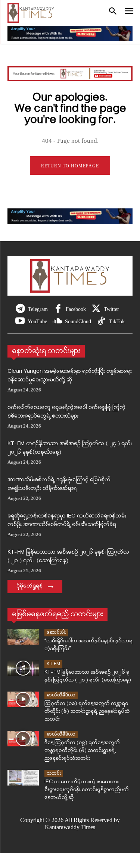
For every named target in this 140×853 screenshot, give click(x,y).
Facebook (76, 309)
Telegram (38, 309)
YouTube (37, 321)
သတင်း (54, 773)
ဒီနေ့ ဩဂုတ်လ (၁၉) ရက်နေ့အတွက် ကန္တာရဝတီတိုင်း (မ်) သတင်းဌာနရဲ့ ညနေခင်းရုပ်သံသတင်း (82, 750)
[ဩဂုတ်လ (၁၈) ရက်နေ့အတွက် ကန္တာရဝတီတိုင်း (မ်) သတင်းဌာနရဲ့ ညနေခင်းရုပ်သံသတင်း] (23, 699)
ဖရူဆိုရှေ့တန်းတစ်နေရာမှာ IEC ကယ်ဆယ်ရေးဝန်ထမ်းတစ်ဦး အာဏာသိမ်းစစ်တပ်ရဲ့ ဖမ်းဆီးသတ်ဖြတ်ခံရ (66, 520)
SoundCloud (78, 321)
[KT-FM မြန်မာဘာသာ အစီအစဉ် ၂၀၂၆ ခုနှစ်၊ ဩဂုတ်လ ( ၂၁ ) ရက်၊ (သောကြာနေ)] (23, 668)
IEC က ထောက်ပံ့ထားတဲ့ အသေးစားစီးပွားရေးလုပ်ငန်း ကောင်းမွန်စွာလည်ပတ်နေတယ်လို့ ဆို (86, 789)
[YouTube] (20, 321)
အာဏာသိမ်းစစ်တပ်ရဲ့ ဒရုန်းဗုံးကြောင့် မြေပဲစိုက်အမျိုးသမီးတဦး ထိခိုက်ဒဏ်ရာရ (59, 484)
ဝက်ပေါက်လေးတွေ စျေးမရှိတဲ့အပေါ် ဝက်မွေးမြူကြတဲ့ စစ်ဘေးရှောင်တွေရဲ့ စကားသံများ (66, 412)
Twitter (111, 309)
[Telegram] (20, 309)
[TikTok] (101, 321)
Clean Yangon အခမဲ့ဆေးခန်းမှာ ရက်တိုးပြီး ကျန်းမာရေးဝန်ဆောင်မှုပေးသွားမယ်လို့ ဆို (69, 376)
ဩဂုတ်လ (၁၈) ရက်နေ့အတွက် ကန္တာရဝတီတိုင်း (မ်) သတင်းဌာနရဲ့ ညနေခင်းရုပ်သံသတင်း (87, 711)
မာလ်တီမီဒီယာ (61, 695)
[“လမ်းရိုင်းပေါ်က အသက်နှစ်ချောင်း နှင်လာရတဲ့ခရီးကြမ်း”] (23, 637)
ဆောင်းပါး (56, 632)
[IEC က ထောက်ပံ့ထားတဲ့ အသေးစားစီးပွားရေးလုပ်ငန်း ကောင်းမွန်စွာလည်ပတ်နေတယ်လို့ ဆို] (23, 778)
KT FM (53, 663)
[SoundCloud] (57, 321)
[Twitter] (96, 309)
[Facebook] (58, 309)
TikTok (117, 321)
